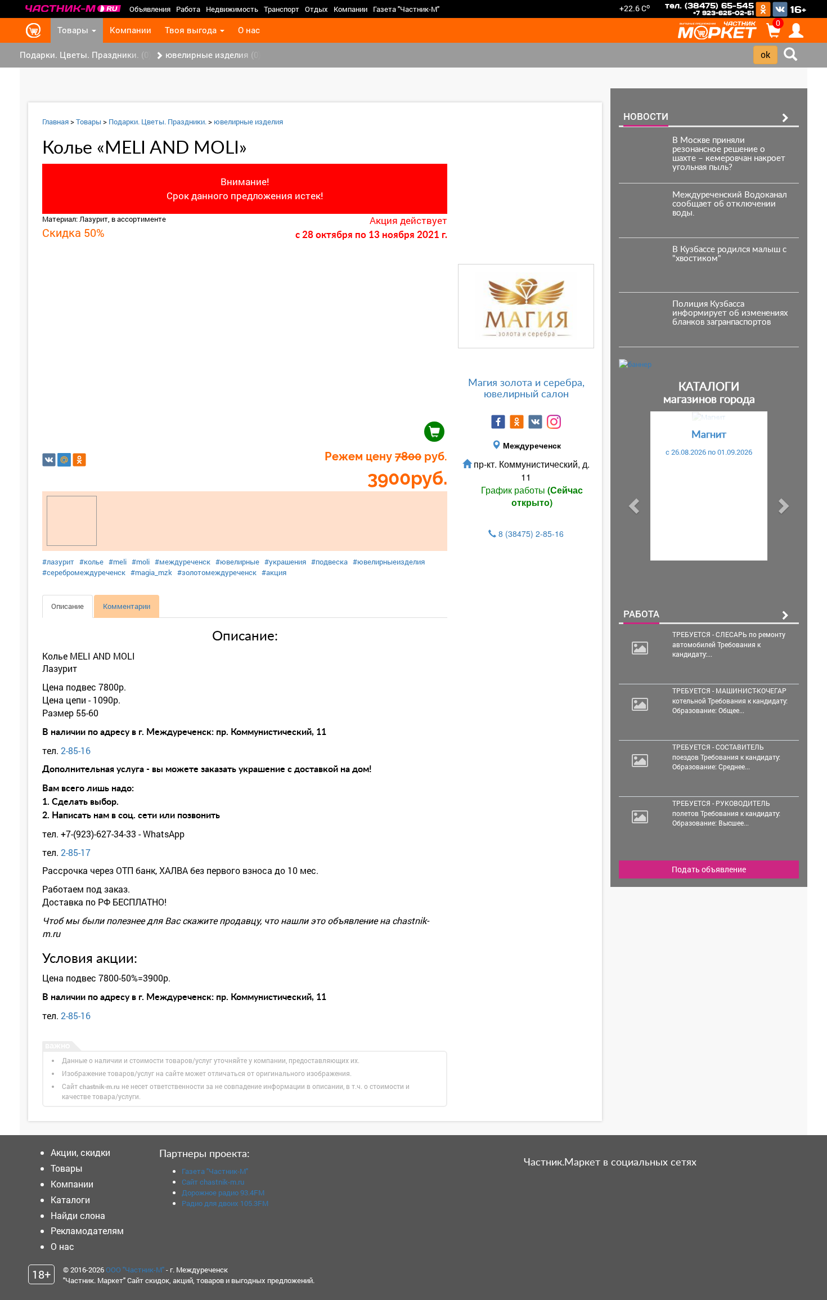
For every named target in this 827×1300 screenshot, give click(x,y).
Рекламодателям (87, 1230)
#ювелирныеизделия (389, 562)
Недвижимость (232, 9)
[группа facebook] (498, 422)
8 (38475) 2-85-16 (531, 533)
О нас (249, 30)
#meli (118, 562)
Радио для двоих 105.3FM (225, 1203)
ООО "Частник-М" (135, 1270)
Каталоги (70, 1199)
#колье (91, 562)
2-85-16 (76, 750)
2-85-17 (76, 852)
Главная (55, 121)
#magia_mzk (151, 572)
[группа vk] (535, 422)
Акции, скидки (80, 1152)
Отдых (316, 9)
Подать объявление (709, 869)
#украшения (285, 562)
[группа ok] (517, 422)
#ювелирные (237, 562)
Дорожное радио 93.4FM (223, 1192)
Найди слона (78, 1215)
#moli (141, 562)
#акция (274, 572)
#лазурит (58, 562)
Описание (67, 606)
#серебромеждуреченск (83, 572)
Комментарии (126, 606)
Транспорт (281, 9)
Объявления (149, 9)
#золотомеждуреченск (217, 572)
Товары (74, 30)
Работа (188, 9)
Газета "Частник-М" (406, 9)
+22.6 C (634, 8)
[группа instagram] (554, 422)
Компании (350, 9)
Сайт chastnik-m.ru (213, 1182)
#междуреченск (182, 562)
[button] (632, 502)
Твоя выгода (192, 30)
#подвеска (329, 562)
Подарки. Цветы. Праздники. (157, 121)
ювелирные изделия (248, 121)
